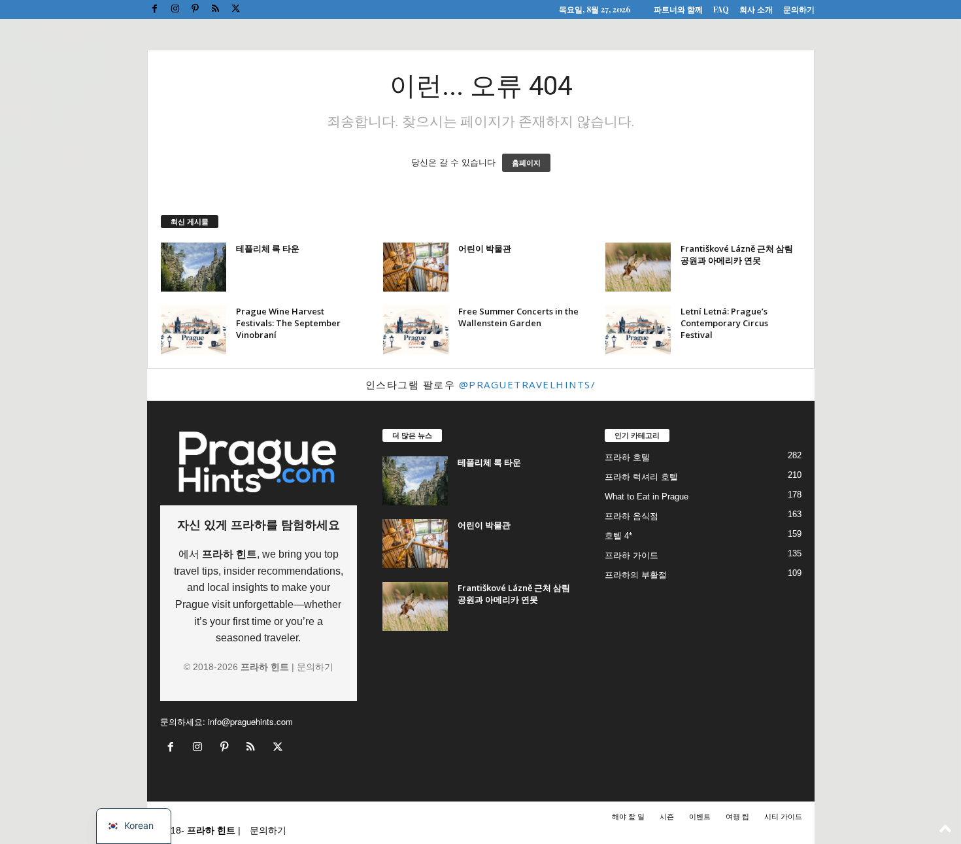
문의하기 (799, 9)
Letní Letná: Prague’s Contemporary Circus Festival (724, 323)
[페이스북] (155, 9)
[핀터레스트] (195, 9)
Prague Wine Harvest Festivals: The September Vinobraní (288, 323)
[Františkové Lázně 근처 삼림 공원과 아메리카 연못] (638, 267)
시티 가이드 (783, 816)
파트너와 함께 (678, 9)
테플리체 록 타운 (267, 248)
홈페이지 (526, 163)
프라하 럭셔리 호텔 (641, 477)
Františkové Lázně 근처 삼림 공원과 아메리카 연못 (737, 254)
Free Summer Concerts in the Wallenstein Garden (518, 317)
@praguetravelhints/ (527, 384)
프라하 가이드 (631, 555)
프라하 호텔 (627, 457)
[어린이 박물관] (415, 267)
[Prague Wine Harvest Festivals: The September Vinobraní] (193, 329)
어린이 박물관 (484, 248)
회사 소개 (756, 9)
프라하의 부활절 (636, 575)
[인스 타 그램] (175, 9)
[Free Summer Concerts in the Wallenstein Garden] (415, 329)
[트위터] (236, 9)
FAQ (721, 9)
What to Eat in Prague (646, 496)
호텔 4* (618, 536)
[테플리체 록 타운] (193, 267)
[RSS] (216, 9)
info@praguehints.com (250, 721)
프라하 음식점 (631, 516)
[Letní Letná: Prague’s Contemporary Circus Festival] (638, 329)
